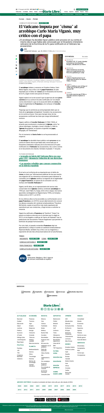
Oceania (67, 368)
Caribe (67, 370)
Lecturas (68, 339)
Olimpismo (56, 335)
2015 (74, 386)
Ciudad (19, 321)
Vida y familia (45, 353)
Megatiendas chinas (21, 14)
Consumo (32, 333)
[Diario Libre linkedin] (52, 309)
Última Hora (18, 11)
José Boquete (21, 339)
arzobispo (24, 238)
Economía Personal (44, 371)
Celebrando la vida (45, 358)
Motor (55, 326)
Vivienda (31, 335)
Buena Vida (44, 333)
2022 (31, 386)
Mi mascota (44, 343)
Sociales (43, 335)
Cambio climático (32, 365)
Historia (31, 359)
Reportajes (20, 342)
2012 (25, 390)
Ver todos (85, 56)
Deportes (71, 11)
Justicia (19, 328)
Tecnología (32, 356)
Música (43, 319)
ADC (66, 319)
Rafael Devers (78, 14)
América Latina (69, 349)
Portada (21, 19)
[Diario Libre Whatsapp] (62, 309)
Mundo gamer (81, 337)
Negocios (32, 328)
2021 (37, 386)
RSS (78, 350)
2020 (44, 386)
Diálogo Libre (21, 337)
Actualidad (25, 11)
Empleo (31, 326)
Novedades (44, 337)
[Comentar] (16, 68)
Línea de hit (56, 343)
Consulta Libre (45, 374)
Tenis (55, 333)
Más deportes (57, 337)
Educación (20, 323)
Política (31, 11)
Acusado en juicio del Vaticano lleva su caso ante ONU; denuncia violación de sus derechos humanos (40, 158)
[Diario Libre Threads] (58, 309)
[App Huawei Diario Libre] (63, 399)
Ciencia (31, 352)
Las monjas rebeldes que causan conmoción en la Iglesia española (40, 165)
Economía (41, 11)
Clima (31, 354)
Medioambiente (34, 349)
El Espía (67, 330)
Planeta (82, 11)
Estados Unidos (70, 347)
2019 (50, 386)
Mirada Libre (69, 321)
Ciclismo (55, 330)
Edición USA (69, 60)
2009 (44, 390)
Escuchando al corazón (45, 367)
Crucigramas (81, 355)
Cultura (43, 323)
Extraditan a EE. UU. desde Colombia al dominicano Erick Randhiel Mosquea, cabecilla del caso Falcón (76, 63)
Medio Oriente (69, 361)
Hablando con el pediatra (46, 346)
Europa (67, 356)
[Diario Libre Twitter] (48, 309)
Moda (43, 328)
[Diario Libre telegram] (55, 309)
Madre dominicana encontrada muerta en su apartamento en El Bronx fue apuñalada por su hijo (75, 71)
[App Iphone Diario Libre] (51, 399)
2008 (50, 390)
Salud (18, 326)
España (67, 354)
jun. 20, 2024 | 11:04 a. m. (46, 51)
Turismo (31, 321)
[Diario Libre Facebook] (42, 309)
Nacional (19, 319)
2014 (80, 386)
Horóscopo (80, 353)
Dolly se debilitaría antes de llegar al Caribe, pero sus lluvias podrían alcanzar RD (77, 88)
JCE (18, 350)
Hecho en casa (81, 335)
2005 (68, 390)
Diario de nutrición (43, 350)
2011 (31, 390)
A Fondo (19, 335)
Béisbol (55, 323)
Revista (66, 11)
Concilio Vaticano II (28, 242)
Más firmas (68, 341)
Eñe (42, 355)
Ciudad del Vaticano (30, 51)
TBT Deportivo (57, 348)
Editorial (67, 323)
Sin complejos (45, 361)
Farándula (44, 326)
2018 (56, 386)
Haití (66, 352)
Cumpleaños (81, 348)
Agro (30, 323)
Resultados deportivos (56, 340)
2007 (56, 390)
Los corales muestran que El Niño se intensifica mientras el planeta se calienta (77, 96)
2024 (19, 386)
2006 (62, 390)
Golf (54, 328)
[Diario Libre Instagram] (45, 309)
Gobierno (19, 359)
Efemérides (80, 346)
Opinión (77, 11)
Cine (42, 321)
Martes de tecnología (32, 361)
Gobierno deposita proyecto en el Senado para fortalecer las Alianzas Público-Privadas (76, 79)
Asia (66, 363)
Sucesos (19, 333)
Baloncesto (56, 319)
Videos (86, 11)
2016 (68, 386)
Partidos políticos (55, 14)
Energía (31, 330)
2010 (37, 390)
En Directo (68, 328)
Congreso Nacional (20, 355)
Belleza (43, 330)
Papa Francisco (26, 245)
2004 (74, 390)
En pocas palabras (44, 364)
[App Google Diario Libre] (39, 399)
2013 (19, 390)
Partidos (19, 348)
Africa (67, 365)
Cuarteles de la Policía (67, 14)
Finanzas (31, 319)
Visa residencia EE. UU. (43, 14)
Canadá (67, 359)
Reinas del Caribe (32, 14)
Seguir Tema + (44, 23)
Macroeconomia (34, 343)
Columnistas (69, 336)
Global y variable (31, 340)
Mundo (35, 11)
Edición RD (57, 361)
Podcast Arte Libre (45, 340)
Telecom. (32, 337)
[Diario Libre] (52, 11)
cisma (44, 238)
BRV (54, 345)
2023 (25, 386)
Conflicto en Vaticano (29, 249)
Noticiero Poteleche (68, 333)
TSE (18, 353)
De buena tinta (69, 326)
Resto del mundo (68, 373)
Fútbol (55, 321)
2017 (62, 386)
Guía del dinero (81, 339)
